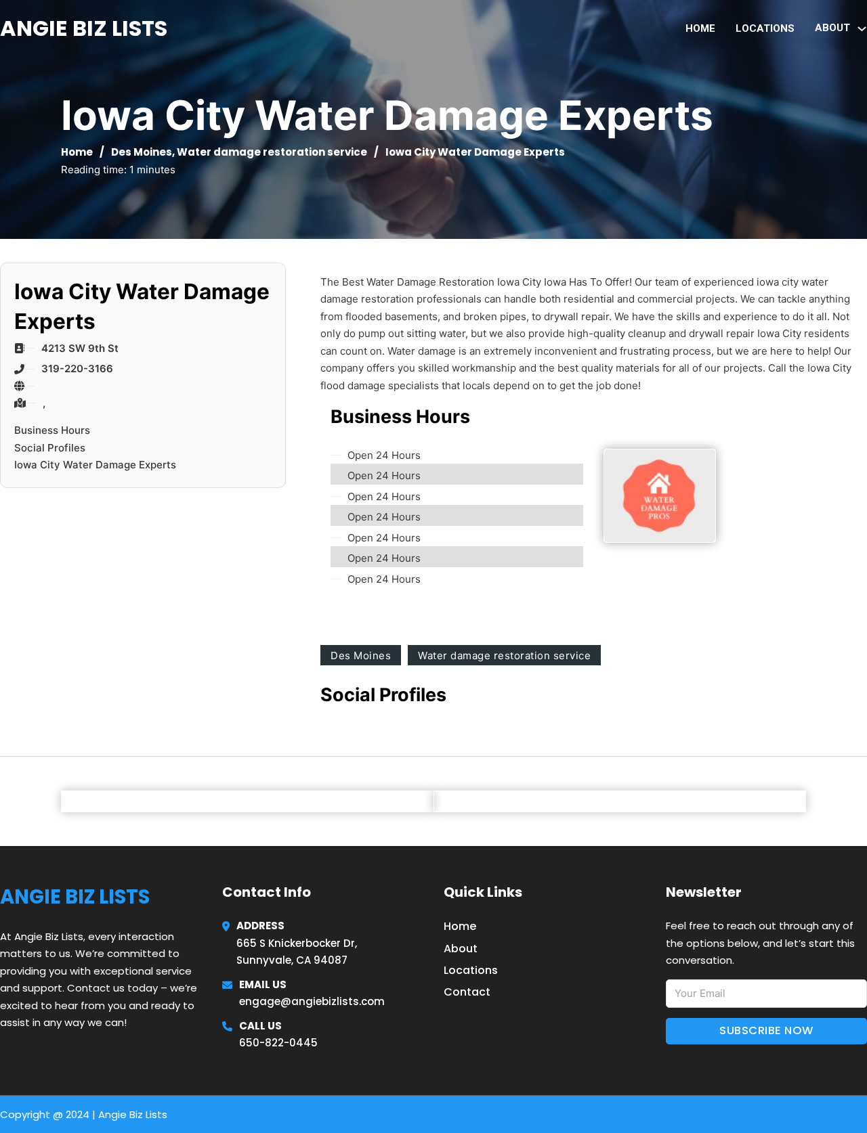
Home (700, 28)
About (461, 948)
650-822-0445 (278, 1043)
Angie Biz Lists (83, 28)
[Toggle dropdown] (862, 29)
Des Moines (141, 152)
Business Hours (52, 430)
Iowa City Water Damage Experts (95, 464)
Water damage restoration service (272, 152)
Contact (467, 992)
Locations (765, 28)
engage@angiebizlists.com (312, 1001)
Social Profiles (49, 447)
